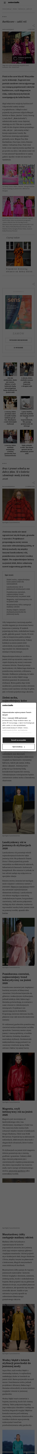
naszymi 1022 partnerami (17, 718)
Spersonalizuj (17, 747)
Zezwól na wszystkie (18, 740)
